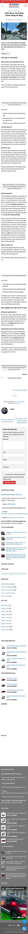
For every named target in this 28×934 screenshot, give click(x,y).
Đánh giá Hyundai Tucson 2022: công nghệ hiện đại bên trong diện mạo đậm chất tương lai (16, 549)
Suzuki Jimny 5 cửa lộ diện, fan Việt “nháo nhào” (16, 538)
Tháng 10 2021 (5, 620)
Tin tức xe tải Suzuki (7, 593)
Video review (5, 596)
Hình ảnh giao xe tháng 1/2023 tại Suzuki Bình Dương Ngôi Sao (15, 543)
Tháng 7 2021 (5, 629)
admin (20, 19)
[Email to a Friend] (15, 395)
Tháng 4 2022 (5, 611)
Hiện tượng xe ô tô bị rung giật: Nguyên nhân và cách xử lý (21, 420)
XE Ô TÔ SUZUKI (20, 928)
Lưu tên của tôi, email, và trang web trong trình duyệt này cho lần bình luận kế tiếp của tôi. (14, 477)
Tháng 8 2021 (5, 626)
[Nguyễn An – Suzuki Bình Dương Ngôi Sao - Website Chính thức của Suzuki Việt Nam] (14, 5)
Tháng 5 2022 (5, 608)
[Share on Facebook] (12, 395)
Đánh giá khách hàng (7, 584)
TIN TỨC (17, 929)
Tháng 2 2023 (5, 605)
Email (5, 459)
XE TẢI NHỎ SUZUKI (9, 929)
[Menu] (2, 6)
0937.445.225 (11, 783)
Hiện (8, 53)
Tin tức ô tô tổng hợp (14, 10)
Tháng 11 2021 (5, 617)
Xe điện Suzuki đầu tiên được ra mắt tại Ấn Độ (16, 533)
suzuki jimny (4, 573)
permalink (17, 403)
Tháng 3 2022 (5, 614)
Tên (4, 452)
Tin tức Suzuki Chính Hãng (19, 390)
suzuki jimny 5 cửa (13, 573)
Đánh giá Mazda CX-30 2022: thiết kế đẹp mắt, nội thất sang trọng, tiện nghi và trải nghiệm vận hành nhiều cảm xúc (16, 557)
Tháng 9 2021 (5, 623)
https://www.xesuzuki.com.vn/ (16, 517)
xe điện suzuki (22, 573)
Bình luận (6, 439)
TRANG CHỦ (6, 928)
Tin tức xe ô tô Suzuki (7, 590)
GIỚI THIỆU (12, 928)
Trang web (6, 467)
